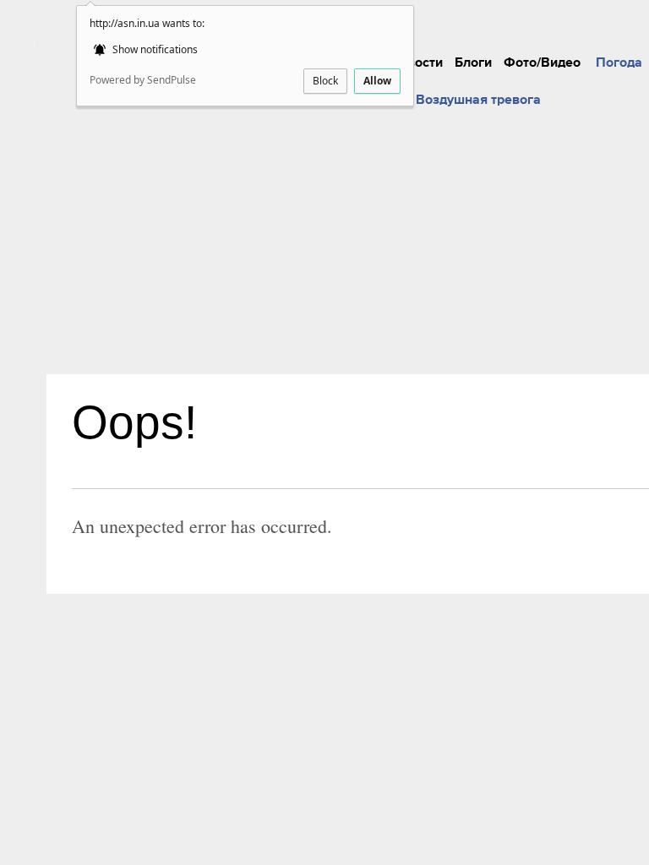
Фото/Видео (542, 62)
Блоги (473, 62)
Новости (416, 62)
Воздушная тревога (478, 99)
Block (325, 80)
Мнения (434, 14)
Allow (377, 80)
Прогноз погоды (585, 14)
